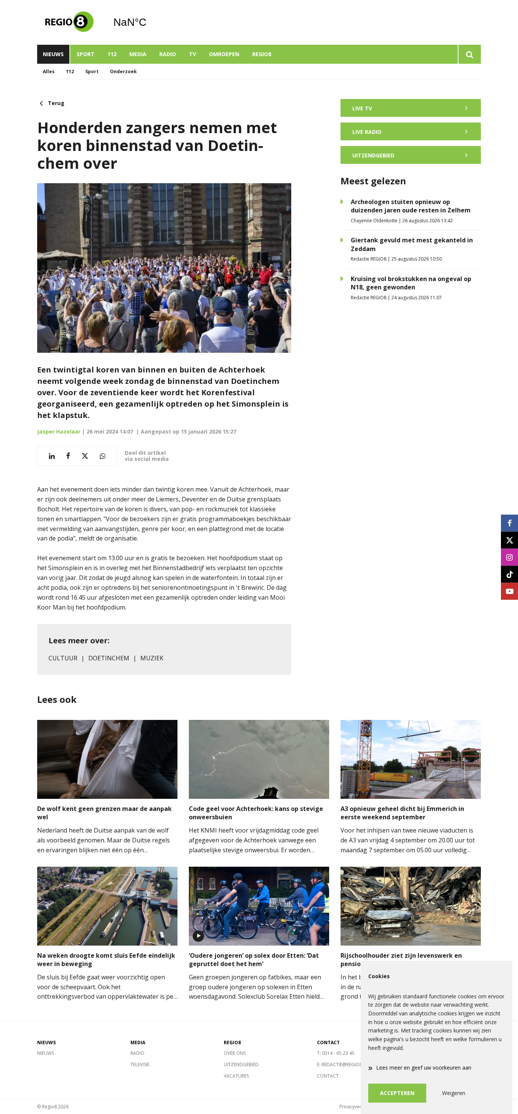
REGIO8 (261, 54)
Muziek (151, 658)
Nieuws (53, 54)
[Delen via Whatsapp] (102, 456)
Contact (328, 1076)
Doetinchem (108, 658)
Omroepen (224, 54)
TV (192, 54)
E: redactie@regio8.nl (343, 1064)
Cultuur (63, 658)
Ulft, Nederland (149, 22)
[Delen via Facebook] (68, 456)
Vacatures (236, 1076)
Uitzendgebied (241, 1064)
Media (137, 54)
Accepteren (397, 1093)
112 (111, 54)
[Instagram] (509, 557)
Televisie (139, 1064)
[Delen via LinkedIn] (51, 456)
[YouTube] (509, 591)
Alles (49, 71)
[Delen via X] (85, 456)
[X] (509, 539)
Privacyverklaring (357, 1106)
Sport (85, 54)
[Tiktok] (509, 574)
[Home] (69, 22)
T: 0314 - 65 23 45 (336, 1053)
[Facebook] (509, 522)
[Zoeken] (469, 54)
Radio (167, 54)
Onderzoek (123, 71)
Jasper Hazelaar (58, 431)
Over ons (235, 1053)
